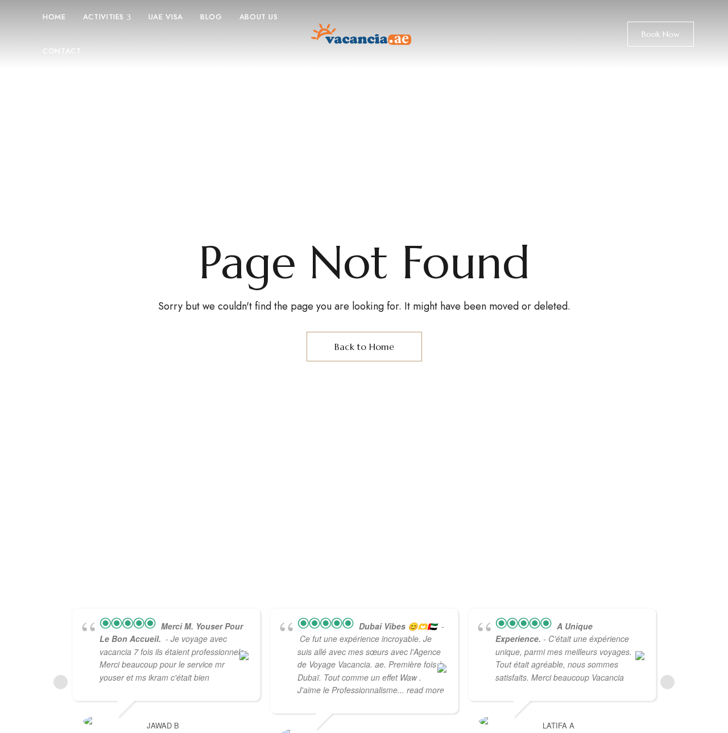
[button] (660, 34)
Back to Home (364, 346)
